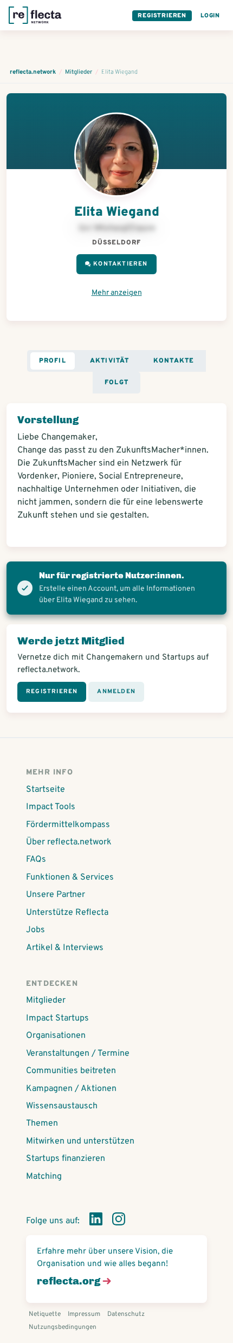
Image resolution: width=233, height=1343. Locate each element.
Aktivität (110, 361)
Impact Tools (50, 807)
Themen (42, 1123)
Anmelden (116, 691)
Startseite (45, 789)
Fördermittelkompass (68, 824)
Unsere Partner (55, 894)
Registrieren (162, 16)
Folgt (116, 382)
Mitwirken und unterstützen (80, 1141)
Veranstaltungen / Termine (78, 1053)
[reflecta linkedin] (95, 1221)
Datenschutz (126, 1314)
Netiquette (45, 1314)
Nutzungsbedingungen (62, 1327)
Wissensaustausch (62, 1106)
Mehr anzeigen (117, 293)
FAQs (36, 859)
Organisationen (56, 1035)
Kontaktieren (120, 264)
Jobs (35, 930)
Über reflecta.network (69, 842)
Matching (44, 1176)
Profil (52, 361)
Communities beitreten (71, 1071)
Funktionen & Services (70, 877)
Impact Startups (57, 1018)
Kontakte (174, 361)
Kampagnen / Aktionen (71, 1088)
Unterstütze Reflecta (67, 912)
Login (210, 15)
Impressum (84, 1314)
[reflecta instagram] (118, 1221)
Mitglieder (46, 1000)
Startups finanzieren (65, 1158)
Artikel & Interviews (64, 947)
